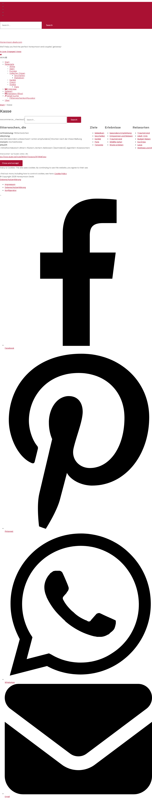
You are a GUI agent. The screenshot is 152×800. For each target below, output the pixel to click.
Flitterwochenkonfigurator (22, 98)
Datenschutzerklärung (10, 179)
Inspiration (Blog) (15, 93)
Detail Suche (13, 96)
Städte (13, 84)
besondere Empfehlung (121, 133)
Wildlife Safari (116, 142)
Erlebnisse (12, 89)
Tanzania (99, 145)
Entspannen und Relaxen (121, 136)
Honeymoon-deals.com (11, 42)
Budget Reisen (144, 139)
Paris (16, 87)
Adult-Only (142, 136)
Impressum (10, 184)
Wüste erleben (116, 145)
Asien (12, 69)
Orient (13, 82)
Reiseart (8, 91)
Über (7, 100)
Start (7, 62)
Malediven (19, 78)
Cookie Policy (60, 173)
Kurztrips (141, 142)
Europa (13, 71)
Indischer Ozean (17, 73)
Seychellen (19, 75)
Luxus (139, 145)
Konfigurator (11, 190)
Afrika (12, 66)
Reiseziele (9, 64)
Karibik (13, 80)
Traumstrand (116, 139)
